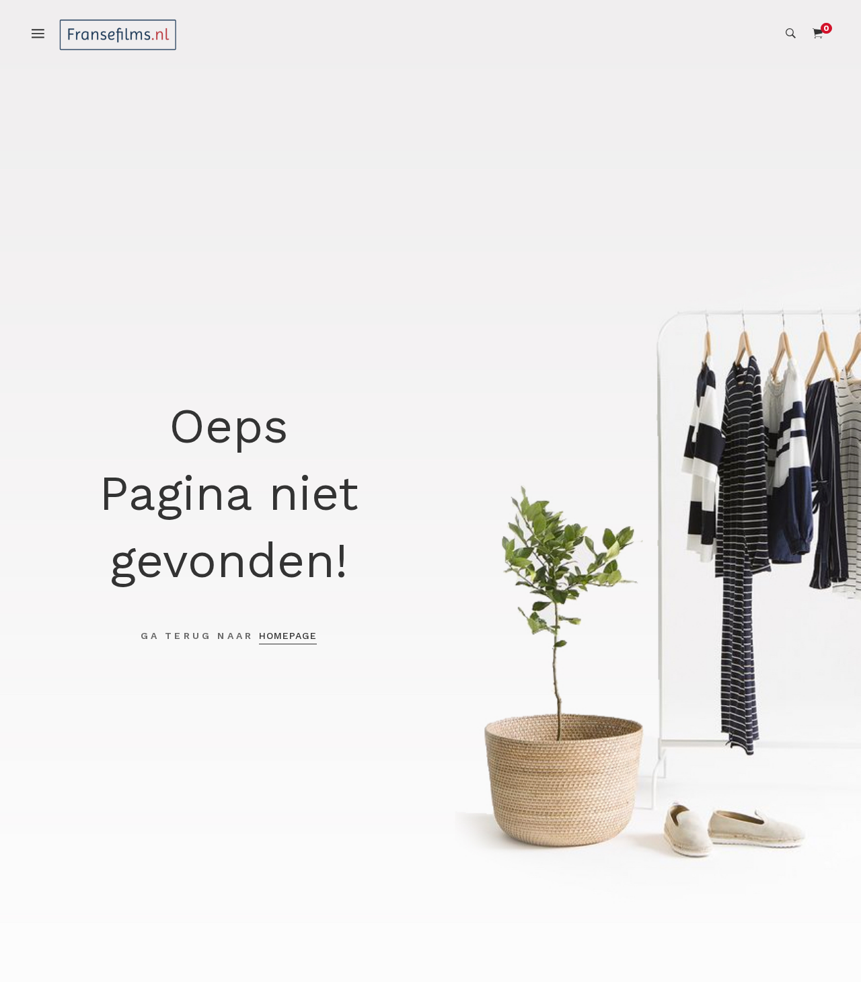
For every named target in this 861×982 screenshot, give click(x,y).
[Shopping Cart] (818, 33)
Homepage (288, 635)
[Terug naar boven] (824, 945)
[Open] (45, 33)
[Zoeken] (791, 33)
